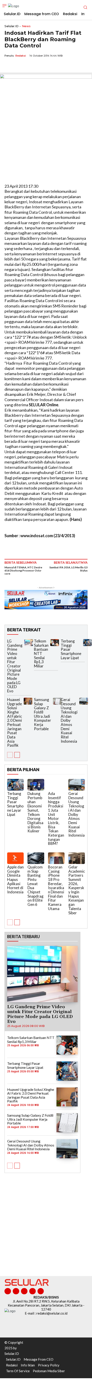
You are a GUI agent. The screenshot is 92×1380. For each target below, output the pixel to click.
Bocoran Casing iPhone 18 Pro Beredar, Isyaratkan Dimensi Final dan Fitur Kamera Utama (56, 888)
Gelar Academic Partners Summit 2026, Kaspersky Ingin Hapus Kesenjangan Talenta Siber (76, 890)
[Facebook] (8, 65)
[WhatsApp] (29, 65)
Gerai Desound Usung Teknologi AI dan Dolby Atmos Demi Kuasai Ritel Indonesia (69, 720)
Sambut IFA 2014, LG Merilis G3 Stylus (68, 569)
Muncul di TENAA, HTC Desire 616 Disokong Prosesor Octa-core (23, 570)
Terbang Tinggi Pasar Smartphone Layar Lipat (15, 804)
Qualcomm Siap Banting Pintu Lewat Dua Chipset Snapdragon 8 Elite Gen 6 (35, 886)
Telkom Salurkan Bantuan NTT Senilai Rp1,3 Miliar (41, 653)
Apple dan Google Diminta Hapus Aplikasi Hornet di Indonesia (15, 879)
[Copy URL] (39, 65)
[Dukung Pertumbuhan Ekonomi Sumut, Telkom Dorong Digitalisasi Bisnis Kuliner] (35, 785)
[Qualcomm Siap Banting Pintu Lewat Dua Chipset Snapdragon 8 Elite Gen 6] (35, 858)
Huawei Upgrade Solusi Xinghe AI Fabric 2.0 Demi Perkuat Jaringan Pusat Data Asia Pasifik (14, 722)
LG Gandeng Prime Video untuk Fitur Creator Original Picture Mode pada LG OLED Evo (15, 666)
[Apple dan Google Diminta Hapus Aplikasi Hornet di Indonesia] (15, 858)
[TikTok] (24, 1291)
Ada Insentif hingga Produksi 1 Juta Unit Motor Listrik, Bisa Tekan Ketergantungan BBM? (56, 818)
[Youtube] (41, 1291)
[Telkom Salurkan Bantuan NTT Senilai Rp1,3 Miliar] (54, 642)
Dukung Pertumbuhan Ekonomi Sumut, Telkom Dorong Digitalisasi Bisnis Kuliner (35, 812)
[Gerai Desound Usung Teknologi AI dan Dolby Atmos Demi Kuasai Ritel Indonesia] (83, 701)
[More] (50, 65)
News (26, 26)
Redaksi (20, 55)
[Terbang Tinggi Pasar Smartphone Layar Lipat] (87, 642)
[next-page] (17, 755)
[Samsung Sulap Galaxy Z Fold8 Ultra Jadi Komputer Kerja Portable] (57, 701)
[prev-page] (10, 755)
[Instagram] (16, 1291)
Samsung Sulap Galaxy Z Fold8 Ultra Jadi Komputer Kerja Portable (42, 714)
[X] (19, 65)
